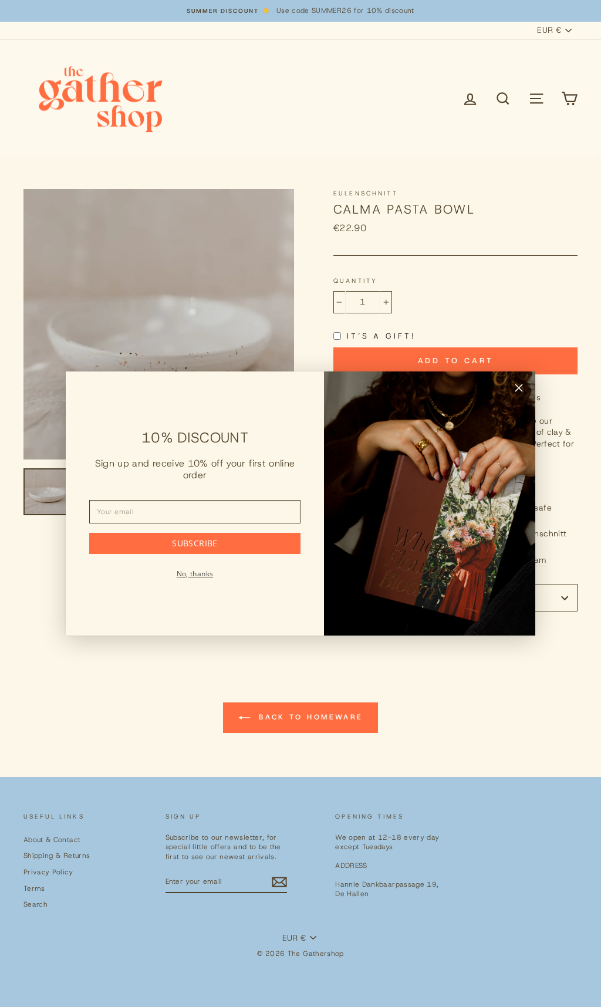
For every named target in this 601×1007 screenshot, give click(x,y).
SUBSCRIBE (194, 543)
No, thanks (195, 574)
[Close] (519, 389)
